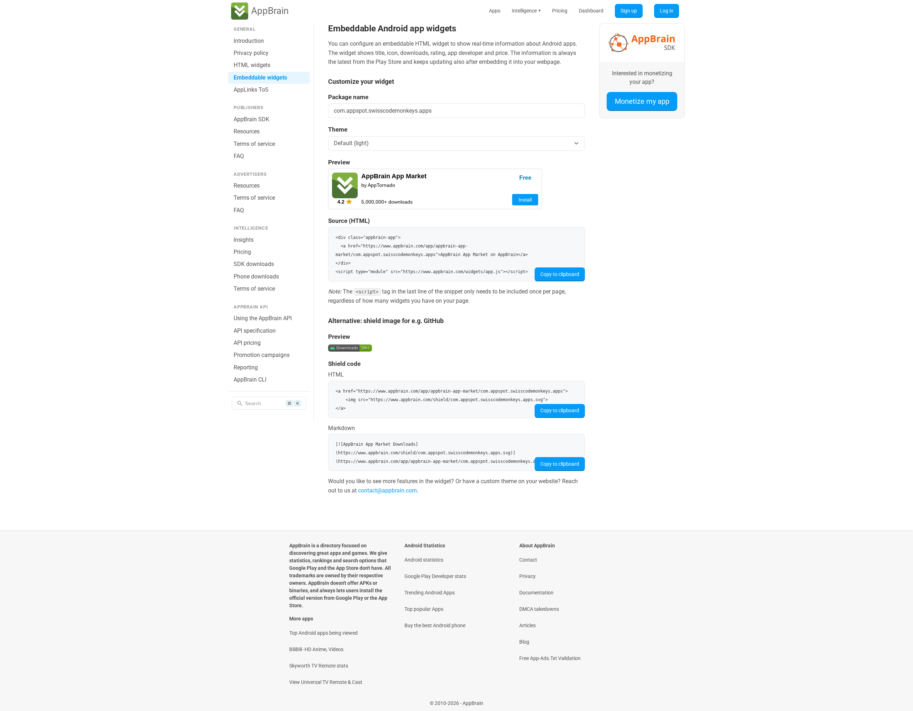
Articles (527, 625)
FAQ (239, 156)
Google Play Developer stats (435, 576)
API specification (255, 330)
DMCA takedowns (539, 609)
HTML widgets (252, 65)
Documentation (536, 592)
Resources (247, 131)
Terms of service (254, 143)
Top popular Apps (423, 609)
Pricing (559, 11)
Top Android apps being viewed (323, 633)
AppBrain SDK (251, 119)
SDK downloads (254, 264)
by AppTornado (378, 185)
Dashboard (591, 11)
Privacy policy (251, 53)
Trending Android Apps (429, 592)
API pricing (247, 342)
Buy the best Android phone (434, 625)
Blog (524, 642)
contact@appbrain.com (387, 490)
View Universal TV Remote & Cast (325, 682)
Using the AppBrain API (263, 318)
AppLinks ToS (251, 89)
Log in (666, 11)
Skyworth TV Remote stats (318, 666)
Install (525, 200)
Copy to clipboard (559, 274)
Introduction (249, 40)
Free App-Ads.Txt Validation (550, 658)
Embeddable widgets (260, 77)
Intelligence (526, 11)
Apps (494, 11)
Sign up (629, 11)
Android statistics (423, 560)
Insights (244, 239)
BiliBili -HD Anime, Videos (316, 649)
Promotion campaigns (262, 355)
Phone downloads (256, 276)
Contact (528, 560)
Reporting (246, 367)
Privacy (527, 576)
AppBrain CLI (250, 379)
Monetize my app (642, 101)
